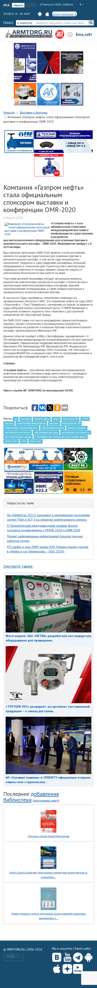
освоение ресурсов (76, 427)
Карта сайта (83, 948)
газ (15, 418)
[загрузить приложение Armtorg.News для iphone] (47, 13)
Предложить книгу (46, 800)
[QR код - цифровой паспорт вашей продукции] (78, 482)
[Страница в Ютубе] (67, 956)
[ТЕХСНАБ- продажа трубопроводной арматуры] (63, 141)
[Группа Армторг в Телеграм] (78, 956)
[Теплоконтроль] (72, 94)
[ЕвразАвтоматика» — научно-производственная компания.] (48, 482)
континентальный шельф (18, 436)
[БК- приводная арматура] (25, 94)
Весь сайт (84, 34)
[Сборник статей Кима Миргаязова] (49, 821)
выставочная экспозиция (17, 432)
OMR (23, 441)
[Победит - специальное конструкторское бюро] (72, 62)
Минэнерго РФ (70, 418)
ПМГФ (85, 418)
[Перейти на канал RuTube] (78, 968)
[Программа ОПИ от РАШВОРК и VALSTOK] (48, 165)
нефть (56, 418)
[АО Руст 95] (78, 459)
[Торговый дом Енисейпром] (33, 459)
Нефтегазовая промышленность (21, 427)
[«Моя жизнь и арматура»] (48, 857)
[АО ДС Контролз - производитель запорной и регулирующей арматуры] (48, 62)
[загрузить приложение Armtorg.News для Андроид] (39, 13)
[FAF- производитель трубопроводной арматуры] (19, 141)
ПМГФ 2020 (11, 441)
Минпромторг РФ (71, 423)
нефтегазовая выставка (46, 432)
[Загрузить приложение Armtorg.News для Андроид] (88, 956)
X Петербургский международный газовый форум (60, 436)
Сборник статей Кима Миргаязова (48, 836)
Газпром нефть (41, 418)
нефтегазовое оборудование (31, 423)
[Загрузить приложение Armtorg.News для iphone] (57, 968)
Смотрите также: (18, 566)
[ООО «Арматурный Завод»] (25, 62)
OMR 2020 (35, 441)
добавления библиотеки (31, 796)
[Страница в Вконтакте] (57, 956)
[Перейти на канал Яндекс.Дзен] (67, 968)
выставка (54, 423)
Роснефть (25, 418)
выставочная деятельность (76, 432)
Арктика (9, 423)
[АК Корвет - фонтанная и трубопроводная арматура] (48, 94)
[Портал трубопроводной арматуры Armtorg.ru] (29, 34)
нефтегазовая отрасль (53, 427)
